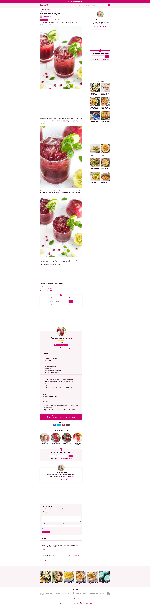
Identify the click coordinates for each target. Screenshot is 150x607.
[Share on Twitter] (59, 425)
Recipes (44, 9)
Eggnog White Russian (47, 290)
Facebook (63, 304)
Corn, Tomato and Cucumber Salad (94, 108)
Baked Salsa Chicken (105, 121)
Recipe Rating (44, 511)
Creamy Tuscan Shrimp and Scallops (105, 108)
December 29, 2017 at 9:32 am (75, 555)
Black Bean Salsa (94, 121)
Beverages (48, 9)
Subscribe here (79, 1)
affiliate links (59, 19)
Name (43, 523)
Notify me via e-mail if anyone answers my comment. (53, 528)
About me (71, 476)
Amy (70, 348)
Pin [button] (61, 344)
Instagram (69, 304)
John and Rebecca (46, 543)
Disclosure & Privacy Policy (76, 603)
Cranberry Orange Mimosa (77, 444)
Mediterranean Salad (95, 168)
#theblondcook (71, 417)
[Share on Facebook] (54, 425)
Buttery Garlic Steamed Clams (93, 94)
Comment (44, 515)
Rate (66, 344)
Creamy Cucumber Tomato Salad (105, 94)
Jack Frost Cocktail (46, 286)
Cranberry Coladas (44, 443)
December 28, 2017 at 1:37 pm (75, 543)
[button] (45, 11)
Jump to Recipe (44, 19)
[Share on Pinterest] (63, 425)
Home (41, 9)
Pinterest (58, 304)
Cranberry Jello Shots (67, 443)
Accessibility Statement (87, 603)
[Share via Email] (68, 425)
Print (57, 344)
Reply (44, 549)
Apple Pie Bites (55, 582)
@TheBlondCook (60, 417)
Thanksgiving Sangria (47, 288)
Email (63, 523)
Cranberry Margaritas (56, 443)
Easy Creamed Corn (68, 582)
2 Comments (42, 11)
